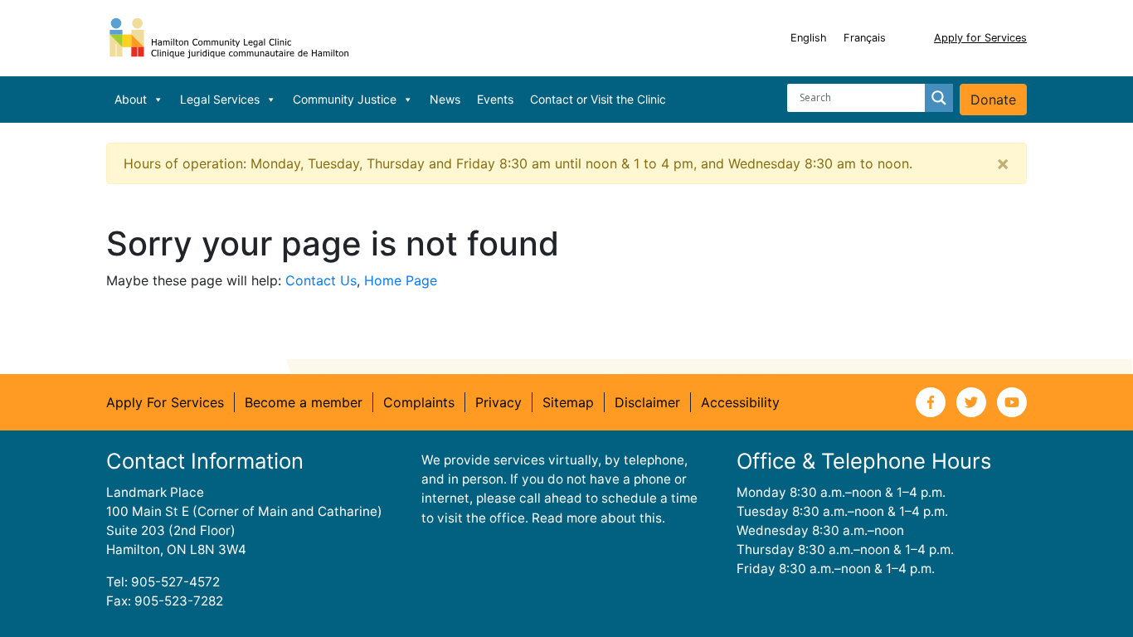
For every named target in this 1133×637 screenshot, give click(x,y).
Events (495, 99)
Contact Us (321, 280)
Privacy (498, 402)
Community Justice (344, 99)
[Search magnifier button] (939, 98)
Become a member (303, 402)
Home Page (400, 280)
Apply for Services (980, 38)
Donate (993, 99)
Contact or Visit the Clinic (598, 99)
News (445, 99)
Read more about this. (598, 518)
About (130, 99)
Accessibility (740, 402)
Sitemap (568, 402)
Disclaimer (647, 402)
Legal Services (220, 99)
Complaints (419, 402)
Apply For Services (165, 402)
